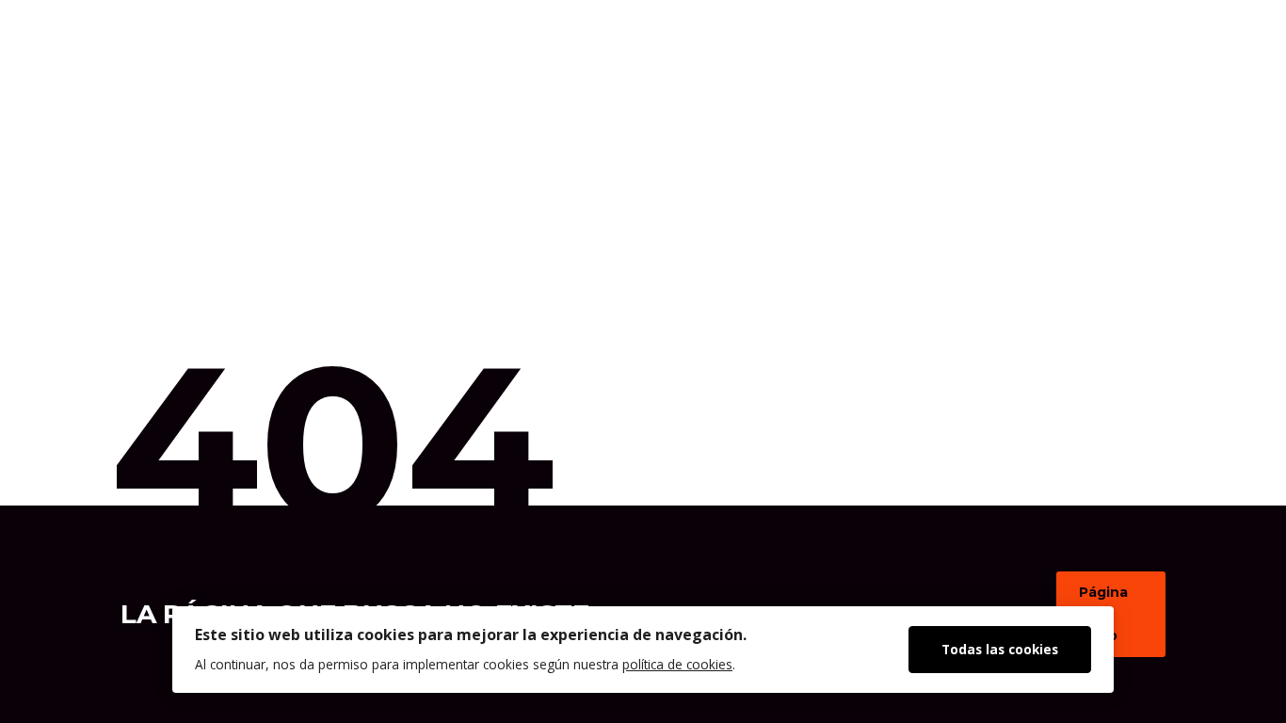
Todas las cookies (999, 649)
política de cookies (677, 664)
